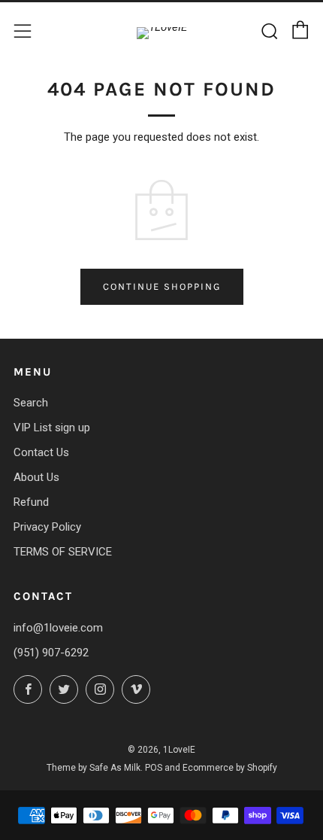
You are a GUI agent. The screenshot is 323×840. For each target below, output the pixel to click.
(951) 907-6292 (51, 652)
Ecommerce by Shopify (230, 767)
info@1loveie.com (58, 628)
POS (153, 767)
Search (31, 402)
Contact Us (41, 452)
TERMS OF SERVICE (63, 551)
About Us (36, 477)
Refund (31, 502)
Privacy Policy (47, 527)
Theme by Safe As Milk (93, 767)
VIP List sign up (52, 427)
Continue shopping (162, 286)
